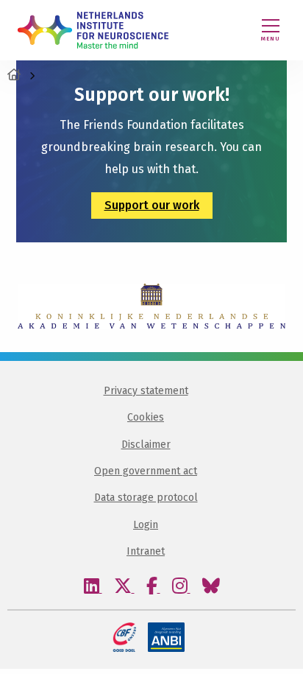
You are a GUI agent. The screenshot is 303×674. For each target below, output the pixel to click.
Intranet (145, 551)
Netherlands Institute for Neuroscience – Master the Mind (93, 30)
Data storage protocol (146, 497)
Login (145, 525)
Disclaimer (146, 444)
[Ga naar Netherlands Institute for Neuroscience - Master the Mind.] (14, 75)
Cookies (145, 417)
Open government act (145, 471)
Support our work (151, 205)
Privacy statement (146, 391)
